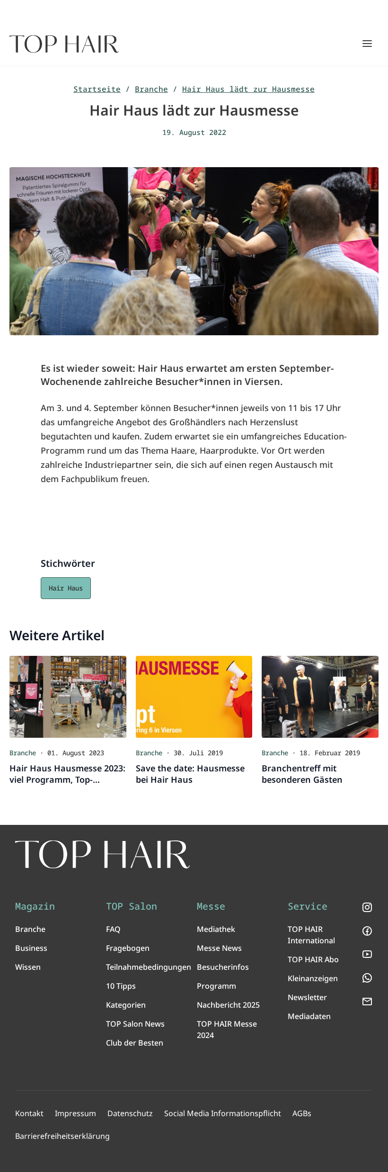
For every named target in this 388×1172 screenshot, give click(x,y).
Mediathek (216, 929)
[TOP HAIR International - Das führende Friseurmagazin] (102, 854)
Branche (151, 89)
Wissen (28, 967)
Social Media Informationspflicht (222, 1113)
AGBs (301, 1113)
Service (307, 906)
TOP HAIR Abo (313, 959)
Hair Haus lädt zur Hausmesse (248, 89)
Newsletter (307, 997)
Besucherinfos (223, 967)
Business (31, 948)
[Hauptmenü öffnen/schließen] (367, 43)
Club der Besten (134, 1043)
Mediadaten (309, 1016)
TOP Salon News (135, 1024)
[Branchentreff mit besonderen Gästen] (320, 697)
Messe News (219, 948)
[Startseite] (64, 44)
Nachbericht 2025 (228, 1005)
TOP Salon (131, 906)
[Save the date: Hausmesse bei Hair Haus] (194, 697)
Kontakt (29, 1113)
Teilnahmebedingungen (148, 967)
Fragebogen (128, 948)
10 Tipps (121, 986)
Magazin (35, 906)
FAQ (113, 929)
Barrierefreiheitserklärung (62, 1136)
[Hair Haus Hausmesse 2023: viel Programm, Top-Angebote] (67, 697)
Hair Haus (66, 587)
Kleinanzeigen (313, 978)
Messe (211, 906)
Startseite (97, 89)
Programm (216, 986)
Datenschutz (130, 1113)
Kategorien (126, 1005)
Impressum (75, 1113)
